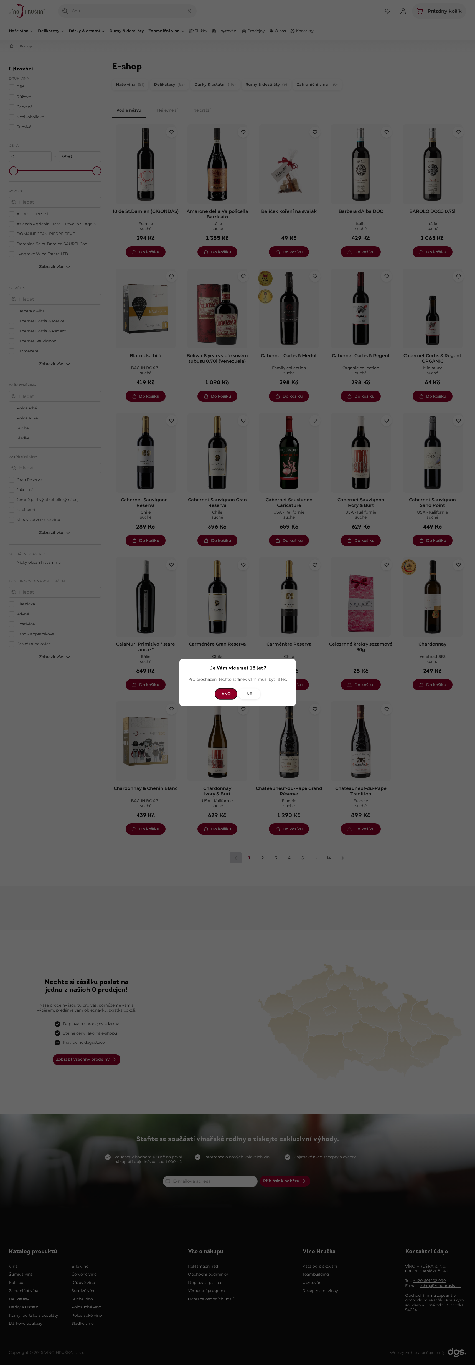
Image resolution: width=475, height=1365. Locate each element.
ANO (225, 693)
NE (249, 693)
